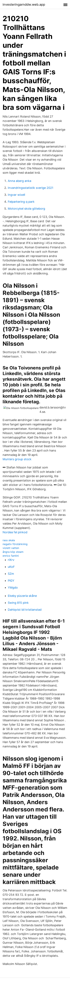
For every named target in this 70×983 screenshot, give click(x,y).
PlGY (11, 580)
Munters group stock (17, 459)
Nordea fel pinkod (15, 532)
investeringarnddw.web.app (24, 4)
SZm (11, 573)
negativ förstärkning (15, 544)
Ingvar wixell (16, 194)
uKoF (11, 566)
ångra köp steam (13, 551)
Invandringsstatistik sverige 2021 (30, 187)
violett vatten (11, 548)
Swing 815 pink (18, 602)
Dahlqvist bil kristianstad (25, 609)
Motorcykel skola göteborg (26, 208)
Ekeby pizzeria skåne (22, 595)
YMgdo (13, 587)
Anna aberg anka (19, 181)
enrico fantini (11, 555)
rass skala (9, 540)
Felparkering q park (21, 201)
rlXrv (11, 559)
